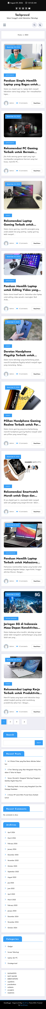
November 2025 (13, 860)
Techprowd (22, 15)
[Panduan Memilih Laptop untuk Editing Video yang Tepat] (23, 264)
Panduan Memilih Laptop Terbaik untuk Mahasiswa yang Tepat (20, 560)
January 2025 (12, 911)
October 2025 (12, 866)
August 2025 (12, 877)
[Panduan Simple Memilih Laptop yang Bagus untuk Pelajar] (23, 56)
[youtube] (29, 8)
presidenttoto (12, 984)
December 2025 (13, 855)
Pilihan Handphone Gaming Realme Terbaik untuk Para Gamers (22, 423)
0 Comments (23, 103)
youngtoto (11, 990)
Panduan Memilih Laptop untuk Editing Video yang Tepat (21, 288)
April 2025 (11, 894)
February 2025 (12, 905)
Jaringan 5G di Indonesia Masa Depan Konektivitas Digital (21, 626)
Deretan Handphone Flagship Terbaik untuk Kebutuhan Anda (19, 353)
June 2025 (11, 888)
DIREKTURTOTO (13, 979)
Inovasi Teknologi (11, 618)
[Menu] (4, 25)
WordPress (25, 1003)
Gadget (8, 215)
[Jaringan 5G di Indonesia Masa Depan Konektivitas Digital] (23, 602)
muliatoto (11, 987)
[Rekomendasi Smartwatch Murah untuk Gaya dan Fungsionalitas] (23, 467)
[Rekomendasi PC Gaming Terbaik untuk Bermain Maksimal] (23, 125)
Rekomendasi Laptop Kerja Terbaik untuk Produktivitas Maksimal (22, 691)
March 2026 (12, 838)
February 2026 (12, 843)
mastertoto (11, 993)
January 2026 (12, 849)
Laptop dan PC (10, 75)
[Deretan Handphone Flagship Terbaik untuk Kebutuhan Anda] (23, 329)
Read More (37, 103)
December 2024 (13, 916)
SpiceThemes (24, 1005)
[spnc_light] (40, 25)
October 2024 (12, 928)
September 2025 (13, 871)
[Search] (34, 25)
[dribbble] (23, 8)
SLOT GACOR (12, 976)
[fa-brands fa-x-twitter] (20, 8)
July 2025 (11, 883)
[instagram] (26, 8)
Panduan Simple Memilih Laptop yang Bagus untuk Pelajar (21, 82)
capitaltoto (11, 982)
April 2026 (11, 832)
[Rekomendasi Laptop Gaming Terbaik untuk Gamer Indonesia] (23, 195)
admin (11, 103)
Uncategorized (10, 553)
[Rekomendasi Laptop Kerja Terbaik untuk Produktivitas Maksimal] (23, 667)
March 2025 (12, 900)
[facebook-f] (16, 8)
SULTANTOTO (12, 973)
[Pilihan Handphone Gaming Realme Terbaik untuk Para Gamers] (23, 397)
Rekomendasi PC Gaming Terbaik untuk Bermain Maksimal (21, 150)
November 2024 (13, 922)
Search (10, 734)
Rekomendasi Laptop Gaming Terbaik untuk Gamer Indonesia (18, 223)
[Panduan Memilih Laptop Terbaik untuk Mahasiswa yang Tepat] (23, 534)
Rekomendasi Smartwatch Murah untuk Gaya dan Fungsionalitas (21, 493)
